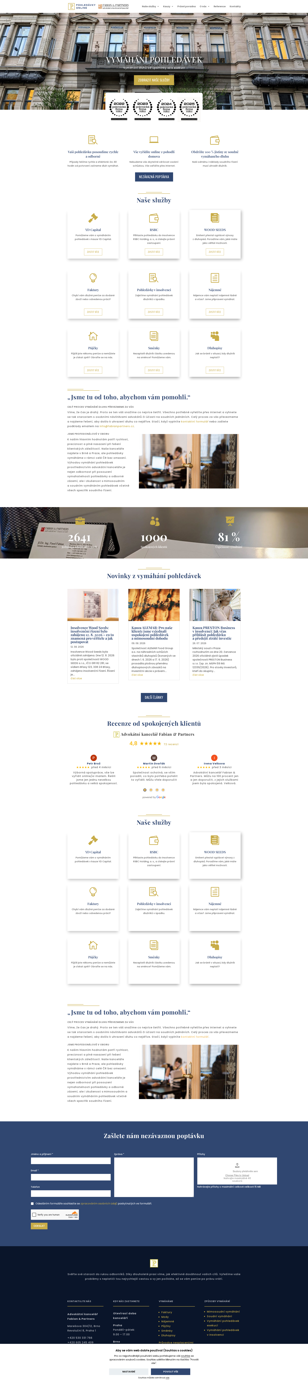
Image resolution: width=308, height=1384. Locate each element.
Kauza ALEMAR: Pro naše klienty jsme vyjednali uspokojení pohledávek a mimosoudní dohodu (152, 633)
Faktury (93, 290)
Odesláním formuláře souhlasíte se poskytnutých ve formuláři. (94, 1203)
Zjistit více (93, 252)
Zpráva (119, 1154)
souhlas (185, 1355)
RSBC (154, 229)
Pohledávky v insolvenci (154, 290)
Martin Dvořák (154, 763)
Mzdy (165, 1317)
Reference (220, 6)
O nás (203, 6)
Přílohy (201, 1154)
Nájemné (215, 290)
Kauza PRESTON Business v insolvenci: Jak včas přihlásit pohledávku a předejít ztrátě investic (214, 633)
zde (167, 1377)
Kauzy (166, 6)
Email (35, 1170)
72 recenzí (171, 744)
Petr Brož (94, 763)
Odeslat (39, 1226)
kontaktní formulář (195, 421)
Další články (154, 697)
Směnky (154, 348)
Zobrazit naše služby (154, 80)
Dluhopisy (214, 348)
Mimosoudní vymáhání (223, 1311)
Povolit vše (170, 1371)
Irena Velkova (214, 763)
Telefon (35, 1187)
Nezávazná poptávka (154, 177)
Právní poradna (186, 6)
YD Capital (93, 229)
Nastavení (128, 1371)
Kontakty (235, 6)
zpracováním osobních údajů (99, 1203)
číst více (76, 678)
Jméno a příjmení (42, 1154)
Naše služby (149, 6)
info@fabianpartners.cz (117, 426)
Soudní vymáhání (219, 1316)
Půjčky (93, 348)
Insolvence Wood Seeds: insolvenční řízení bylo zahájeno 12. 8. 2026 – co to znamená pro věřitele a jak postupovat (92, 634)
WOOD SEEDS (215, 229)
